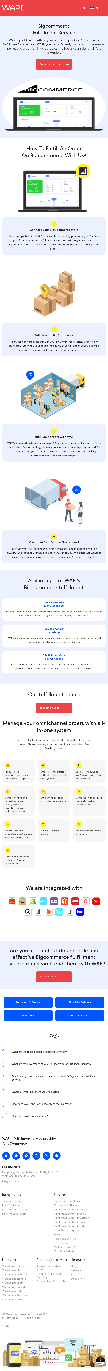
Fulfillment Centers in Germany (72, 1218)
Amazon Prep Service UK (51, 1281)
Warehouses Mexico (13, 1299)
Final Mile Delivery (80, 1002)
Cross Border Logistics (66, 1230)
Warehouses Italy (12, 1291)
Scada (5, 1326)
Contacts (76, 1274)
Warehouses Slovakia (14, 1279)
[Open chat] (100, 1360)
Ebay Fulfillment (11, 1205)
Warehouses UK (11, 1270)
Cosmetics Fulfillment (66, 1205)
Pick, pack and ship (65, 1239)
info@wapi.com (11, 1181)
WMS (57, 1234)
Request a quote (49, 708)
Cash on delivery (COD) (67, 1247)
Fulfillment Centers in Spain (70, 1222)
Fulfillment (28, 1015)
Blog (73, 1266)
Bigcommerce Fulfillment (17, 1209)
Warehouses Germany (15, 1274)
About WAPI (78, 1279)
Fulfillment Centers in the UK (71, 1214)
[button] (84, 8)
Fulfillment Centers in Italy (69, 1226)
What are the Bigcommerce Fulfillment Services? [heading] (39, 1051)
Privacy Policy (10, 1318)
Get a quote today (50, 64)
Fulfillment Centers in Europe (71, 1209)
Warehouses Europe (13, 1266)
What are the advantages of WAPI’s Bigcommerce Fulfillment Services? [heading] (52, 1064)
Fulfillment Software (28, 1002)
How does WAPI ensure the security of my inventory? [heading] (42, 1104)
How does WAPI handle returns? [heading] (30, 1116)
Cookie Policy (32, 1318)
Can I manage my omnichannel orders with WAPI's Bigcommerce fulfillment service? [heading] (54, 1078)
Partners (76, 1270)
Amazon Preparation (80, 1015)
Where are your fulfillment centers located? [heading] (36, 1092)
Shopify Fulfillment (13, 1201)
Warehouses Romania (14, 1295)
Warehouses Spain (12, 1283)
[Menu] (103, 8)
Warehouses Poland (13, 1287)
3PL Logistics (61, 1243)
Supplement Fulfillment (68, 1201)
